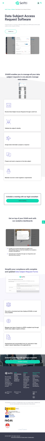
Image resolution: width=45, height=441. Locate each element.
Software (13, 9)
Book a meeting (22, 200)
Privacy (9, 9)
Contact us (10, 31)
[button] (43, 222)
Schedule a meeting (22, 361)
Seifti (6, 9)
